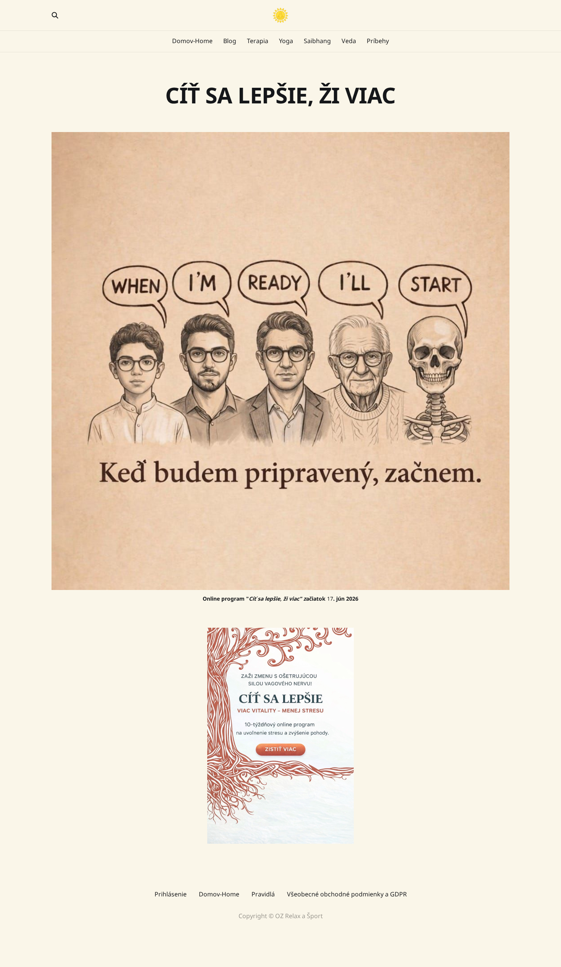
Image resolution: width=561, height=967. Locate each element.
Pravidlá (263, 894)
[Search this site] (55, 15)
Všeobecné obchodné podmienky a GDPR (347, 894)
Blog (229, 41)
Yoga (286, 41)
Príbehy (378, 41)
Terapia (257, 41)
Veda (349, 41)
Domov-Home (192, 41)
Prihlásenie (171, 894)
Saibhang (317, 41)
